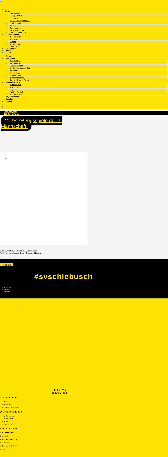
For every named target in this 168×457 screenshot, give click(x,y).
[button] (6, 264)
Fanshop (8, 50)
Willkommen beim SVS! (8, 433)
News (7, 9)
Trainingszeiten (15, 46)
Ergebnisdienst (11, 48)
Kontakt (8, 52)
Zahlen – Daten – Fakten (19, 33)
